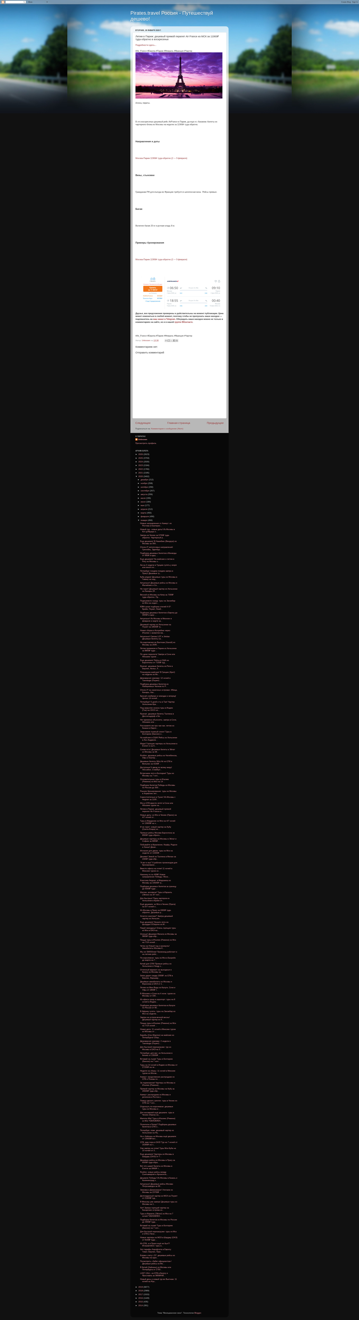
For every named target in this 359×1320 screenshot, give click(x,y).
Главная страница (178, 422)
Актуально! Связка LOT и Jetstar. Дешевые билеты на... (155, 637)
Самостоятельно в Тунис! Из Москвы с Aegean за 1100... (157, 798)
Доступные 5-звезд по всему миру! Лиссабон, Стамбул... (156, 768)
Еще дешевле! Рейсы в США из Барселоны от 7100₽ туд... (154, 661)
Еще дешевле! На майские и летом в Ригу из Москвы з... (157, 560)
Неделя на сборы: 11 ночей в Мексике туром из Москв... (157, 1072)
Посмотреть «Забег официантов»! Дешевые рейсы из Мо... (156, 1262)
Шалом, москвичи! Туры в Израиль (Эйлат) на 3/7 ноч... (156, 893)
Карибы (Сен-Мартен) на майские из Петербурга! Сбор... (157, 1036)
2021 (140, 473)
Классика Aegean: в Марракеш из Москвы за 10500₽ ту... (155, 881)
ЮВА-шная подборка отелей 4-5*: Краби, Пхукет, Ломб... (155, 608)
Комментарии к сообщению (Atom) (167, 429)
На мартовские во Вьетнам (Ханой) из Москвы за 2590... (157, 643)
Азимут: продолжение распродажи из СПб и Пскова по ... (157, 1078)
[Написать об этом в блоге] (168, 340)
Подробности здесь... (145, 45)
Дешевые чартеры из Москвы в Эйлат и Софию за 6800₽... (158, 840)
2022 (140, 469)
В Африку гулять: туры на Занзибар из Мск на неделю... (157, 1012)
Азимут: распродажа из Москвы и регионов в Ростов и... (155, 1096)
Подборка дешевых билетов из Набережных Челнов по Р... (154, 685)
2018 (140, 1291)
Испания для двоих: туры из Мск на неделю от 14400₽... (156, 852)
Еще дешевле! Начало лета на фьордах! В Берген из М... (154, 923)
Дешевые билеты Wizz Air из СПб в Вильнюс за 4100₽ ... (156, 762)
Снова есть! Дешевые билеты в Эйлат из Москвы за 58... (157, 750)
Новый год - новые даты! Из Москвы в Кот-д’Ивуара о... (157, 530)
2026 (140, 454)
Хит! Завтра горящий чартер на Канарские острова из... (154, 1209)
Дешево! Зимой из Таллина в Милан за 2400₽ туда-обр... (158, 858)
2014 (140, 1305)
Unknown (142, 439)
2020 (140, 476)
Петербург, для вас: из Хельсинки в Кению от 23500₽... (156, 1054)
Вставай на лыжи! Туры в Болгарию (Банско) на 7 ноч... (156, 1060)
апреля (144, 509)
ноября (144, 483)
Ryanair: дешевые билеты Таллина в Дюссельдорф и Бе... (157, 715)
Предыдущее (215, 422)
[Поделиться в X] (171, 340)
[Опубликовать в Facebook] (174, 340)
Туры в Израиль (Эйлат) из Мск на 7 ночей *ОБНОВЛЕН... (156, 1215)
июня (143, 502)
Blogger (197, 1313)
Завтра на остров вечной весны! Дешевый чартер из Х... (155, 1018)
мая (143, 505)
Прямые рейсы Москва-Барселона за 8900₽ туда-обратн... (157, 834)
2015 (140, 1302)
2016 (140, 1298)
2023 (140, 465)
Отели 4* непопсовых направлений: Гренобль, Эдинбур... (156, 548)
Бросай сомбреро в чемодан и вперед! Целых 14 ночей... (158, 697)
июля (143, 498)
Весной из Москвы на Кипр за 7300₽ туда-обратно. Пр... (156, 596)
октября (145, 487)
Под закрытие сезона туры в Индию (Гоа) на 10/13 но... (156, 709)
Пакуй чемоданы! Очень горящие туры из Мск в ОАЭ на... (158, 929)
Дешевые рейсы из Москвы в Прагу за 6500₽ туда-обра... (157, 1161)
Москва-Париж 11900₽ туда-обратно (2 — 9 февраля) (161, 158)
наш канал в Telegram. (164, 319)
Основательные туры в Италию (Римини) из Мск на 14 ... (154, 780)
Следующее (143, 422)
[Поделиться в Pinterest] (176, 340)
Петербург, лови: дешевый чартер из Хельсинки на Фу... (157, 1131)
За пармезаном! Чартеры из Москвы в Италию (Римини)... (157, 1084)
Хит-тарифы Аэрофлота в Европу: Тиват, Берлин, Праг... (156, 1250)
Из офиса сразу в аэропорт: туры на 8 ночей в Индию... (157, 1000)
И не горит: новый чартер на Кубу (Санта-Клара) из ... (155, 828)
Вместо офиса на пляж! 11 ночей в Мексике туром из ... (156, 869)
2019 (140, 1287)
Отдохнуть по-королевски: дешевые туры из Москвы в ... (156, 1107)
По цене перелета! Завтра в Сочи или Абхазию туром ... (157, 655)
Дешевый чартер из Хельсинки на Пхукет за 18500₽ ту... (155, 626)
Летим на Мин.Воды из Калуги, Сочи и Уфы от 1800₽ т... (157, 988)
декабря (145, 480)
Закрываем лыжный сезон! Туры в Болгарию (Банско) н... (155, 733)
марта (144, 513)
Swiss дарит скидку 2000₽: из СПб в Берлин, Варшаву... (156, 977)
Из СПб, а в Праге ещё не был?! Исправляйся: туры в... (155, 1244)
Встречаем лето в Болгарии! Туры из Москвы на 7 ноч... (157, 774)
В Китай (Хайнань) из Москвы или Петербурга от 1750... (155, 1268)
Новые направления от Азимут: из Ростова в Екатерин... (156, 524)
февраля (145, 516)
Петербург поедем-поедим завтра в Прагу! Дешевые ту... (156, 572)
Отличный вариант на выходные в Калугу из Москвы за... (156, 971)
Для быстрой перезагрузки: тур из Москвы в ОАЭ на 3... (155, 1048)
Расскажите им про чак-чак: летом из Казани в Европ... (157, 727)
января (144, 520)
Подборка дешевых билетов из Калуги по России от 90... (157, 1006)
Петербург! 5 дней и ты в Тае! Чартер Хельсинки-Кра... (157, 703)
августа (144, 494)
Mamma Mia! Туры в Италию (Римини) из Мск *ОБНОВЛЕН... (157, 1119)
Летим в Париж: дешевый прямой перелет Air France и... (155, 810)
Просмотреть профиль (145, 443)
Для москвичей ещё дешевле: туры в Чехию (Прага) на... (157, 1114)
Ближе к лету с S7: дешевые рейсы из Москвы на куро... (157, 1256)
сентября (145, 491)
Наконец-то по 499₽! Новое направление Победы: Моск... (155, 875)
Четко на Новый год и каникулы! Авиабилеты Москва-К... (155, 947)
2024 (140, 462)
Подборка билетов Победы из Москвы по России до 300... (157, 786)
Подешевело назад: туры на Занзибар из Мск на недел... (157, 602)
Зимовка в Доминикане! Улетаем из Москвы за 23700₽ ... (156, 1191)
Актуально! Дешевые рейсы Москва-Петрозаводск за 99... (156, 1185)
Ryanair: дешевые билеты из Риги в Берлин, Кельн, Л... (156, 667)
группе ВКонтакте (183, 322)
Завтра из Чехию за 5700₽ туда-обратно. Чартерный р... (155, 536)
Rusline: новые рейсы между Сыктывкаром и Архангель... (154, 1173)
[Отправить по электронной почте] (166, 340)
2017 (140, 1294)
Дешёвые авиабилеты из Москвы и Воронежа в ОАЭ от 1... (156, 983)
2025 (140, 458)
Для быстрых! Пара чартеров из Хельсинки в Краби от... (154, 899)
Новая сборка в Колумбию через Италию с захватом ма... (155, 631)
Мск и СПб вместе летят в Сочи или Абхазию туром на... (156, 804)
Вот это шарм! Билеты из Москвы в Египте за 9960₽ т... (156, 1167)
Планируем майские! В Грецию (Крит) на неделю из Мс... (157, 673)
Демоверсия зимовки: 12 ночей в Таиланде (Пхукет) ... (155, 679)
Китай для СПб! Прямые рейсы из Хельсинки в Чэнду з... (155, 965)
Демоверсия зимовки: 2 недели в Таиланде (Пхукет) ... (155, 1042)
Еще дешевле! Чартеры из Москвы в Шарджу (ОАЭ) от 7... (157, 1155)
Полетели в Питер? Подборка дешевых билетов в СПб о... (158, 1125)
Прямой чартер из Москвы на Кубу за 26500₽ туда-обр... (157, 1090)
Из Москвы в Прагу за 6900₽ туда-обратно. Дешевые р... (155, 911)
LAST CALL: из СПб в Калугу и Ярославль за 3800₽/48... (154, 1274)
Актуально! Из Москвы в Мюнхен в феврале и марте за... (156, 620)
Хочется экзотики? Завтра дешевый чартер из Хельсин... (156, 917)
